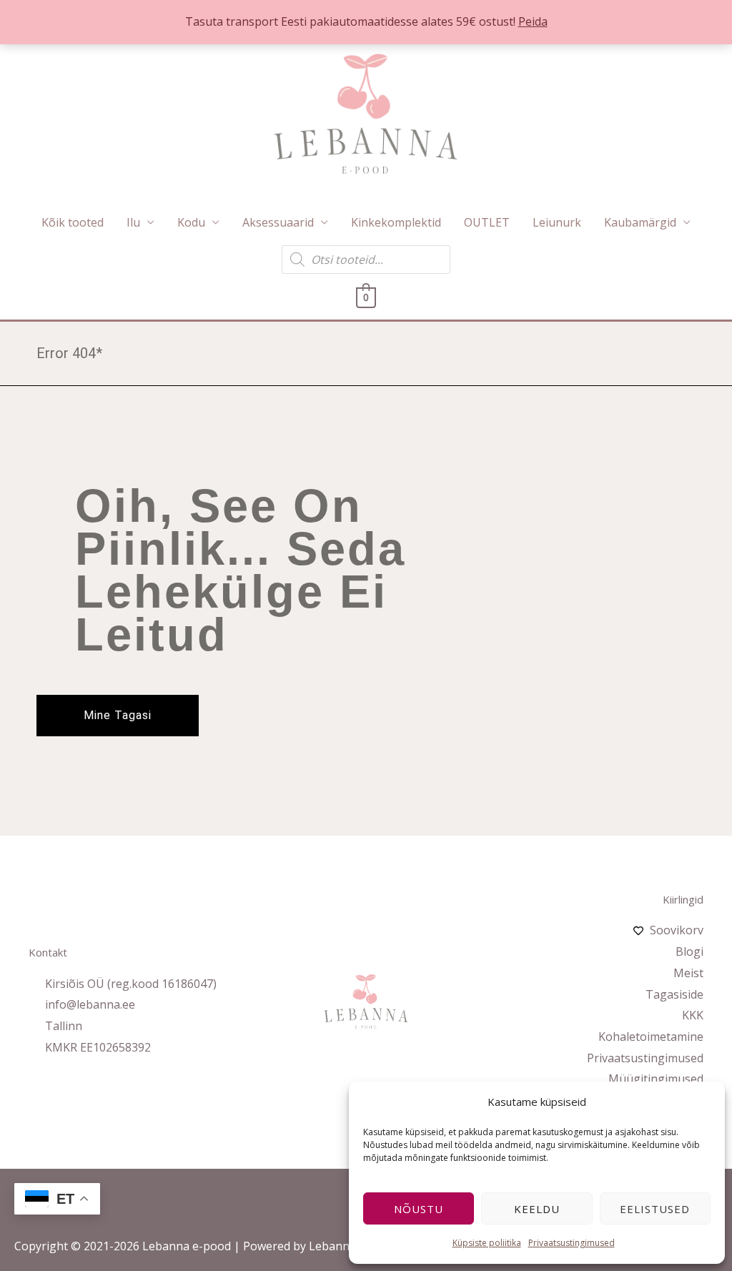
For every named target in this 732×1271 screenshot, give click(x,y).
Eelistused (655, 1209)
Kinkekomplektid (396, 222)
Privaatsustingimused (571, 1243)
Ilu (133, 222)
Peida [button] (533, 21)
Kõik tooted (72, 222)
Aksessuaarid (278, 222)
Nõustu (418, 1209)
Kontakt (48, 952)
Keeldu (537, 1209)
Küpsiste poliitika (486, 1243)
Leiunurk (557, 222)
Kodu (191, 222)
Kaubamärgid (640, 222)
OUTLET (487, 222)
